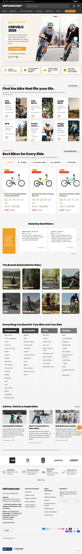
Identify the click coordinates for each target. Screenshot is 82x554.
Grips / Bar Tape (9, 348)
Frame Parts (8, 368)
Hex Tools (46, 345)
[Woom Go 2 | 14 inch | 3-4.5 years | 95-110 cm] (43, 180)
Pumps (45, 338)
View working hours (9, 522)
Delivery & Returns (31, 498)
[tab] (9, 162)
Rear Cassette (47, 357)
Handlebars (8, 394)
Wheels (6, 375)
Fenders (26, 352)
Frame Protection (29, 355)
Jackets (64, 348)
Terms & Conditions (50, 512)
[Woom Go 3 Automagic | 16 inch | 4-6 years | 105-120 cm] (15, 180)
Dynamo (7, 355)
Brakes (6, 342)
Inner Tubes (8, 388)
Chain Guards (28, 345)
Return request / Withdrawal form (30, 506)
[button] (78, 6)
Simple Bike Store (10, 538)
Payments (28, 492)
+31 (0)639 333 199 (13, 511)
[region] (47, 240)
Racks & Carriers (29, 371)
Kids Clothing (66, 352)
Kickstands (27, 358)
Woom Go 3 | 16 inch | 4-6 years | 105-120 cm (70, 195)
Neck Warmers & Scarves (67, 356)
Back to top (41, 480)
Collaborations (48, 509)
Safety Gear (66, 375)
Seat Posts (7, 361)
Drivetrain (7, 345)
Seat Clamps (8, 365)
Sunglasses (65, 342)
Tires (6, 385)
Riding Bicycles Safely (65, 426)
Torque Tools (47, 342)
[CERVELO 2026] (57, 41)
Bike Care (46, 335)
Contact (46, 500)
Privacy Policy (48, 515)
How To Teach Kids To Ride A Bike (39, 427)
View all (77, 406)
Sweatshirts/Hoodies (68, 371)
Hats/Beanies (66, 345)
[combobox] (47, 6)
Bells (25, 338)
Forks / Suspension (10, 338)
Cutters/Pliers (47, 360)
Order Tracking (30, 502)
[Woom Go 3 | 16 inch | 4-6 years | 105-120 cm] (70, 180)
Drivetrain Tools (48, 354)
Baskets (26, 335)
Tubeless (7, 371)
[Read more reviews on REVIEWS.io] (9, 245)
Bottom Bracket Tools (48, 349)
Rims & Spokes (9, 398)
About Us (47, 494)
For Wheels (46, 363)
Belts (63, 335)
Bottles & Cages (29, 342)
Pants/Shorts (66, 360)
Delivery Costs (29, 495)
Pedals (6, 352)
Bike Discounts (70, 11)
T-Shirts (64, 363)
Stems (6, 391)
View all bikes (73, 86)
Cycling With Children (13, 426)
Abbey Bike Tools (48, 367)
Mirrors (26, 375)
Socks (64, 367)
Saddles (6, 358)
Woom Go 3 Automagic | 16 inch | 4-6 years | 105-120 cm (15, 195)
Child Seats (27, 348)
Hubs (6, 381)
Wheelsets (7, 378)
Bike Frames (8, 335)
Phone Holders (28, 368)
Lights (25, 365)
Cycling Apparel (67, 338)
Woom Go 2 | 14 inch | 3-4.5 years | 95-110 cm (43, 195)
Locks (25, 361)
